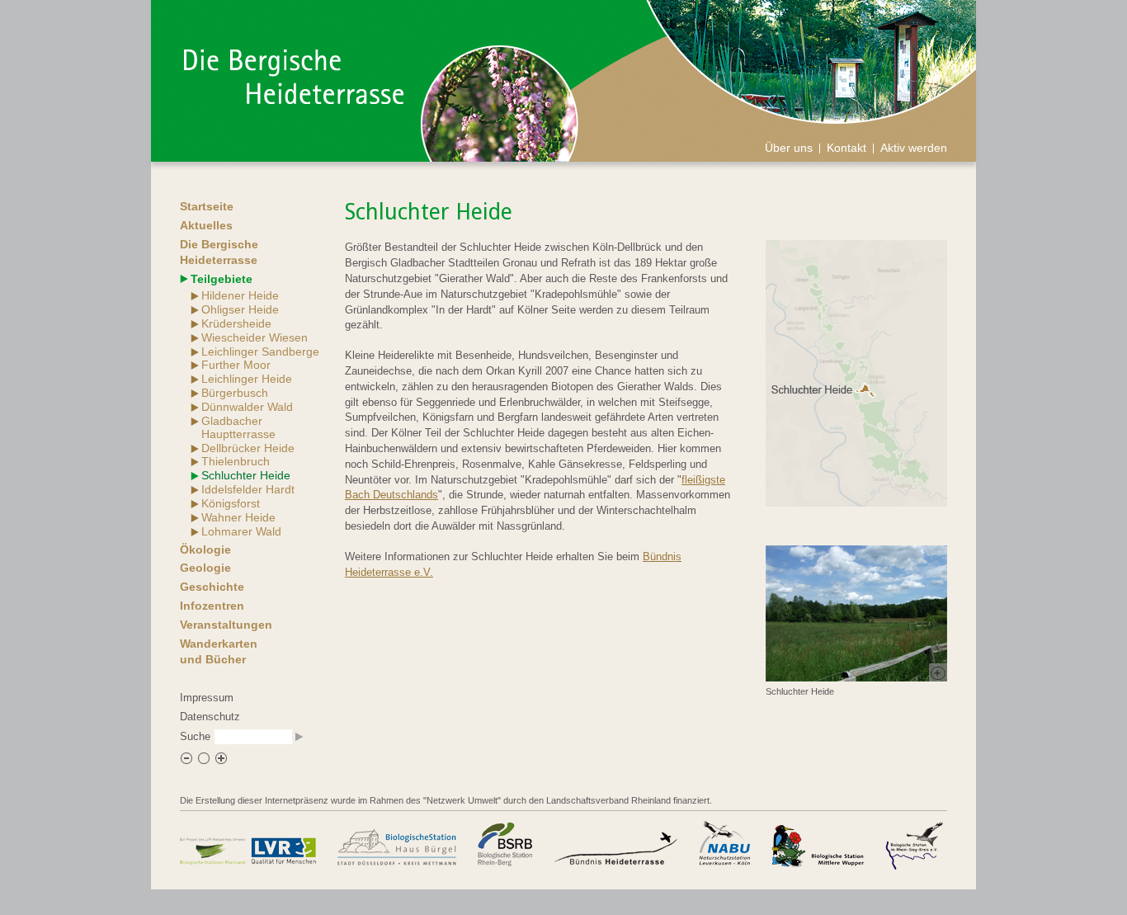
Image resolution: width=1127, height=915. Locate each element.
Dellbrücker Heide (248, 448)
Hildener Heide (240, 295)
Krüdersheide (236, 323)
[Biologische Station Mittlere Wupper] (818, 844)
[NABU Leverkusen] (724, 844)
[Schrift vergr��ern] (221, 761)
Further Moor (236, 364)
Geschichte (212, 586)
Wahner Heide (238, 517)
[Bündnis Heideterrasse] (615, 844)
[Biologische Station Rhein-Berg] (505, 844)
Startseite (206, 206)
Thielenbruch (235, 461)
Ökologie (205, 549)
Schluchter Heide (245, 475)
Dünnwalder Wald (247, 406)
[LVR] (248, 844)
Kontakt (846, 147)
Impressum (206, 697)
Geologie (205, 567)
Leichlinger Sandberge (260, 351)
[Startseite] (293, 100)
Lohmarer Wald (241, 531)
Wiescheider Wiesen (254, 337)
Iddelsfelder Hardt (248, 489)
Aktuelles (206, 225)
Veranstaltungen (226, 624)
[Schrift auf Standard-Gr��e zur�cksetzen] (203, 761)
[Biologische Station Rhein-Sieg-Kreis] (913, 844)
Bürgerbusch (234, 392)
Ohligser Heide (240, 309)
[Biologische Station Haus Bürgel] (397, 844)
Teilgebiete (221, 278)
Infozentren (212, 605)
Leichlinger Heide (246, 378)
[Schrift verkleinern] (186, 761)
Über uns (789, 147)
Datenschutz (210, 716)
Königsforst (230, 503)
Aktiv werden (913, 147)
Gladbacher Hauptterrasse (238, 427)
